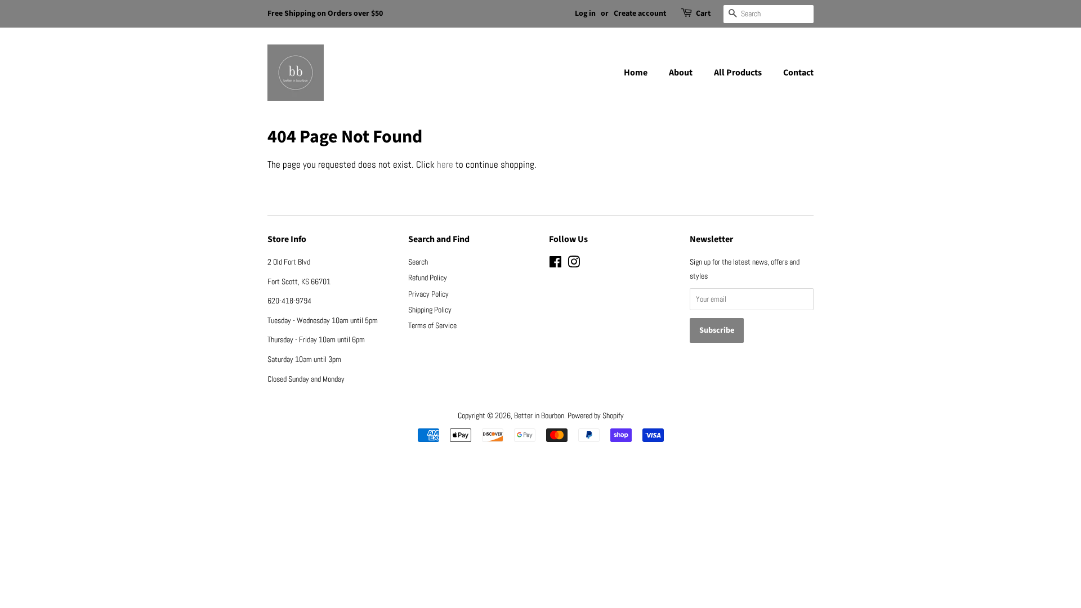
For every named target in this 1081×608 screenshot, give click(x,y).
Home (635, 72)
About (681, 72)
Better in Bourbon (539, 415)
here (445, 164)
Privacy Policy (428, 294)
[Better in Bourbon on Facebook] (555, 264)
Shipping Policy (430, 310)
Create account (640, 13)
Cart (703, 13)
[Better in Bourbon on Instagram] (574, 264)
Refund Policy (427, 277)
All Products (738, 72)
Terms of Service (432, 325)
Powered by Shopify (596, 415)
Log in (585, 13)
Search (418, 262)
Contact (798, 72)
